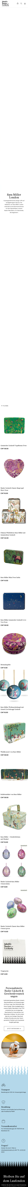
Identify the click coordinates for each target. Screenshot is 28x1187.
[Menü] (25, 3)
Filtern (5, 406)
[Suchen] (21, 3)
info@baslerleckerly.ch (7, 1150)
